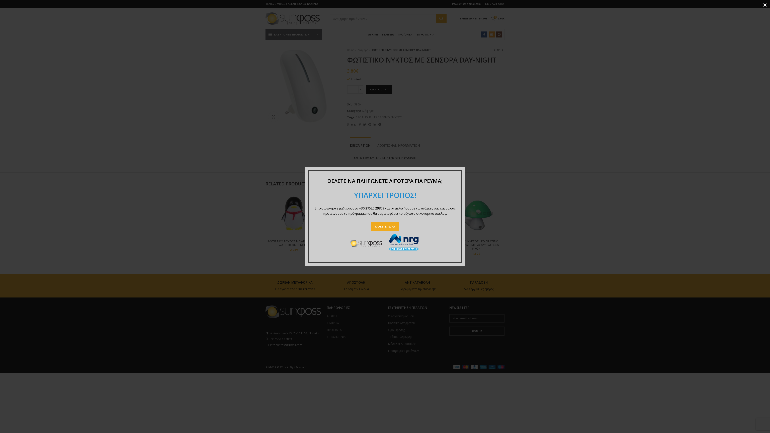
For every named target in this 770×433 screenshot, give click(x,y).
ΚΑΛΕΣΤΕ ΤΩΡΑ (385, 226)
